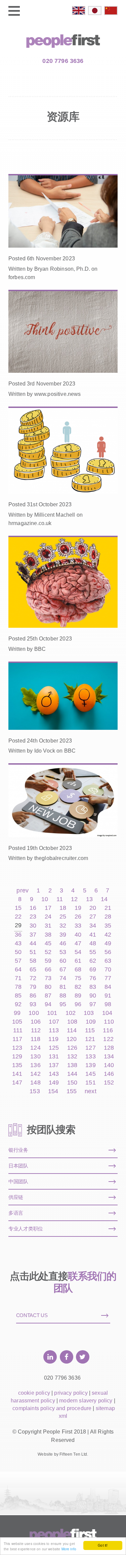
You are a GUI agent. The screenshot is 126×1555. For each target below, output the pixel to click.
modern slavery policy (85, 1400)
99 (17, 1013)
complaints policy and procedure (51, 1408)
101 (52, 1013)
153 (35, 1091)
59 (48, 961)
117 (17, 1039)
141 (17, 1074)
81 (62, 987)
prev (22, 890)
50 (18, 952)
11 (59, 899)
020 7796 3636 (62, 61)
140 (109, 1065)
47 (78, 943)
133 (90, 1056)
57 (18, 961)
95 (62, 1004)
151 (90, 1082)
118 (35, 1039)
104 (107, 1013)
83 (92, 987)
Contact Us (32, 1315)
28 (107, 917)
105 (17, 1022)
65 (33, 969)
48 (92, 943)
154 (53, 1091)
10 (44, 899)
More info (68, 1548)
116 (108, 1030)
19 (78, 908)
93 (33, 1004)
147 (17, 1082)
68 (78, 969)
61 (78, 961)
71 (18, 978)
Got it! (103, 1545)
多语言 (15, 1213)
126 (72, 1048)
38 (48, 935)
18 (62, 908)
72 (33, 978)
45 (48, 943)
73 (48, 978)
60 (62, 961)
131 (54, 1056)
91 (107, 995)
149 (54, 1082)
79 (33, 987)
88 (62, 995)
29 (18, 925)
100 (34, 1013)
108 (72, 1022)
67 (62, 969)
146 (109, 1074)
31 (48, 926)
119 (53, 1039)
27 (92, 917)
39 (62, 935)
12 (74, 899)
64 (18, 969)
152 (109, 1082)
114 (72, 1030)
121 (90, 1039)
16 (33, 908)
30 (33, 926)
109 (91, 1022)
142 (35, 1074)
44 (33, 943)
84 (107, 987)
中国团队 (18, 1181)
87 (48, 995)
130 (35, 1056)
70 (107, 969)
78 (18, 987)
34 (92, 926)
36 (18, 935)
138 (72, 1065)
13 (89, 899)
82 (78, 987)
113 (53, 1030)
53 (62, 952)
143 (54, 1074)
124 (35, 1048)
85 (18, 995)
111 (18, 1030)
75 (78, 978)
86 (33, 995)
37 (33, 935)
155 (72, 1091)
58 (33, 961)
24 (48, 917)
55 (92, 952)
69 (92, 969)
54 (78, 952)
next (90, 1091)
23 (33, 917)
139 (90, 1065)
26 (78, 917)
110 (109, 1022)
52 (48, 952)
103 (89, 1013)
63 (107, 961)
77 (107, 978)
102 (71, 1013)
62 (92, 961)
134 (109, 1056)
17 (48, 908)
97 (92, 1004)
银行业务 (18, 1150)
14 (104, 899)
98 (107, 1004)
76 (92, 978)
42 (107, 935)
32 (62, 926)
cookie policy (34, 1393)
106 (36, 1022)
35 (107, 926)
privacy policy (70, 1393)
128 (109, 1048)
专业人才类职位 (25, 1228)
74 (62, 978)
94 (48, 1004)
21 (107, 908)
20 (92, 908)
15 (18, 908)
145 (90, 1074)
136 (35, 1065)
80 (48, 987)
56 (107, 952)
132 (72, 1056)
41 (92, 935)
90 (92, 995)
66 (48, 969)
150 (72, 1082)
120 (72, 1039)
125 (54, 1048)
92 (18, 1004)
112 (36, 1030)
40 (78, 935)
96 (78, 1004)
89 (78, 995)
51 (33, 952)
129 (17, 1056)
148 (35, 1082)
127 (90, 1048)
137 (54, 1065)
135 (17, 1065)
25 (62, 917)
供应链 (15, 1197)
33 (78, 926)
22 (18, 917)
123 (17, 1048)
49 (107, 943)
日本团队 (18, 1166)
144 (72, 1074)
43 (18, 943)
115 (90, 1030)
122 (108, 1039)
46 (62, 943)
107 (54, 1022)
